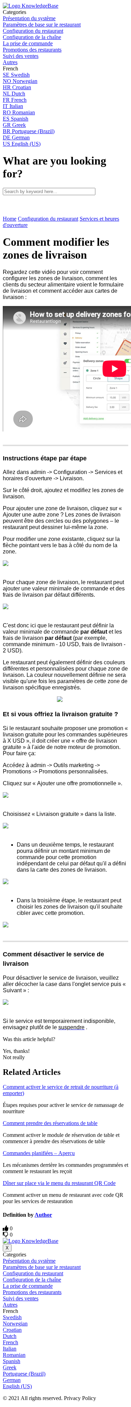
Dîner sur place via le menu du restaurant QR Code (59, 1183)
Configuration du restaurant (48, 219)
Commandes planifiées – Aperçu (39, 1153)
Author (43, 1215)
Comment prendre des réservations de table (50, 1123)
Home (9, 219)
